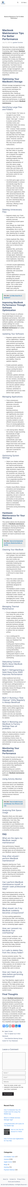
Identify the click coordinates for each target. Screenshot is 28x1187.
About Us (5, 1179)
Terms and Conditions (14, 1181)
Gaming (6, 1167)
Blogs (5, 1164)
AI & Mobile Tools (9, 1156)
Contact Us (13, 1179)
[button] (18, 2)
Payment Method (9, 1170)
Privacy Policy (21, 1179)
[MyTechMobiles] (3, 2)
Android (6, 1159)
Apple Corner (8, 1031)
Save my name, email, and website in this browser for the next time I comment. (13, 1087)
